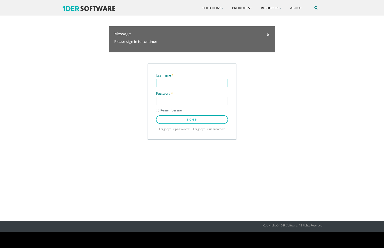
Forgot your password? (174, 129)
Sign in (192, 119)
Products (241, 8)
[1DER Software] (92, 8)
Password (164, 93)
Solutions (211, 8)
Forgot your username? (208, 129)
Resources (270, 8)
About (296, 8)
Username (165, 75)
